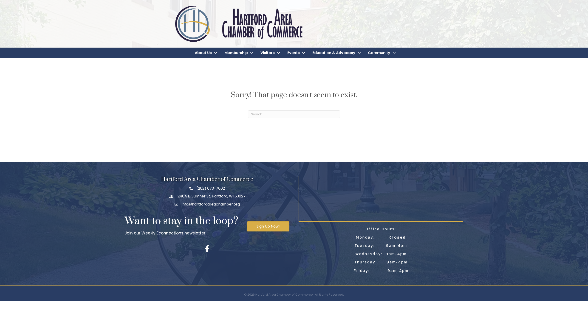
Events (293, 52)
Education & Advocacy (333, 52)
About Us (203, 52)
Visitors (267, 52)
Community (379, 52)
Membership (236, 52)
